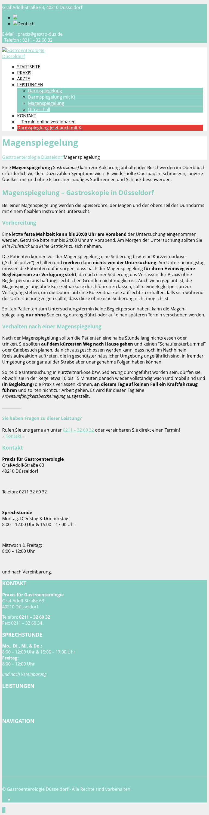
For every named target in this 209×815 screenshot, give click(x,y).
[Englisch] (23, 18)
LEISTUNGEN (30, 85)
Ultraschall (39, 109)
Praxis (8, 732)
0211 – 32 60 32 (78, 430)
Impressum (14, 762)
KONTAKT (26, 116)
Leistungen (13, 744)
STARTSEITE (28, 67)
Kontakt (13, 436)
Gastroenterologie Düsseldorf (33, 157)
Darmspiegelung (45, 91)
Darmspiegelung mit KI (51, 97)
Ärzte (7, 738)
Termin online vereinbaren (48, 122)
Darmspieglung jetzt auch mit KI (49, 128)
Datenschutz (15, 756)
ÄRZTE (23, 79)
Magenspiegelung (46, 103)
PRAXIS (24, 73)
